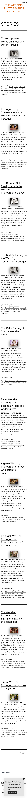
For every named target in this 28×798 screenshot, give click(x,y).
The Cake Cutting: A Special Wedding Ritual (12, 331)
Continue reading (6, 79)
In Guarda (11, 234)
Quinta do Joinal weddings (12, 307)
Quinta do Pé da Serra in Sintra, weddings (15, 382)
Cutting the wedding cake (12, 381)
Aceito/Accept (12, 792)
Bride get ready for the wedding (13, 88)
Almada (11, 306)
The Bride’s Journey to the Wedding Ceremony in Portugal (14, 258)
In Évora (11, 441)
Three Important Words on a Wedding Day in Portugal (13, 41)
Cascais (11, 87)
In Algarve (14, 517)
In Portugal (22, 87)
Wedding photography (19, 240)
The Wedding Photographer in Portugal (14, 8)
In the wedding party (10, 162)
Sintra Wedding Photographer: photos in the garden (13, 685)
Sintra (22, 160)
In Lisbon (16, 87)
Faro (10, 517)
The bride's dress (13, 595)
